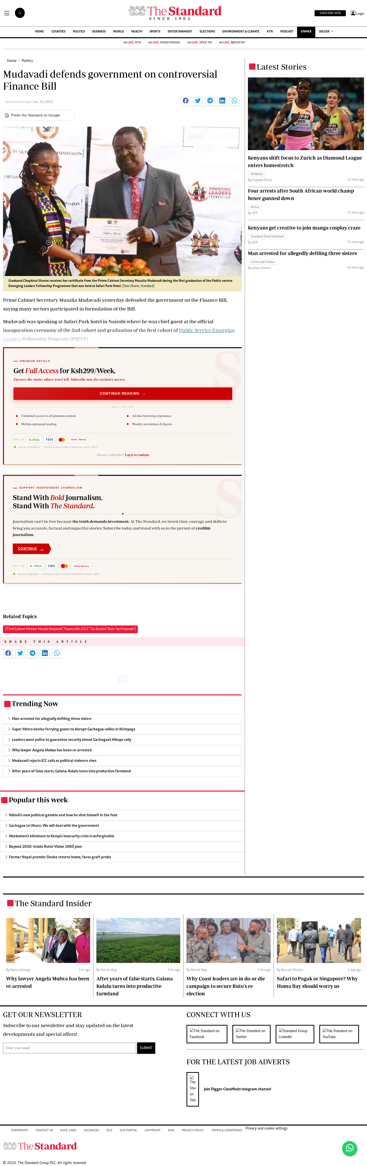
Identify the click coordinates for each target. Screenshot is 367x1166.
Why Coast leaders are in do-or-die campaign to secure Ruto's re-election (225, 986)
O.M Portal (128, 1130)
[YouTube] (341, 1034)
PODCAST (286, 31)
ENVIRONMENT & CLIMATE (240, 31)
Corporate (19, 1130)
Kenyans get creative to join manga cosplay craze (304, 228)
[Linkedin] (297, 1034)
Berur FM (234, 42)
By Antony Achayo (18, 102)
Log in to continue (137, 454)
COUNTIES (58, 31)
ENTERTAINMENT (180, 31)
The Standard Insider (53, 903)
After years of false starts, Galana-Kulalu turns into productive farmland (135, 986)
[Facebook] (209, 1034)
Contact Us (44, 1130)
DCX (109, 1130)
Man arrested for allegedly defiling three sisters (302, 253)
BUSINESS (99, 31)
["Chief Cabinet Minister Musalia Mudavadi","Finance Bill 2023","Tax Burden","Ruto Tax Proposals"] (70, 629)
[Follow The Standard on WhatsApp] (349, 1148)
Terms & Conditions (226, 1130)
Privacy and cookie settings (267, 1129)
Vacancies (91, 1130)
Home (11, 61)
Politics (27, 61)
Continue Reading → (123, 393)
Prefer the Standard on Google (35, 115)
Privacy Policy (193, 1130)
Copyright (153, 1130)
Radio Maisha (166, 42)
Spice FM (202, 42)
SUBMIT (146, 1048)
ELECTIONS (207, 31)
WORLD (118, 31)
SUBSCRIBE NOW (330, 13)
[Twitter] (254, 1034)
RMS (171, 1130)
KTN (270, 31)
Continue (31, 549)
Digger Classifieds (225, 1089)
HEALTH (136, 31)
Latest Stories (282, 66)
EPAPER (306, 31)
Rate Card (68, 1130)
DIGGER (324, 31)
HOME (39, 31)
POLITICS (79, 31)
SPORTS (155, 31)
